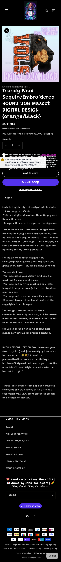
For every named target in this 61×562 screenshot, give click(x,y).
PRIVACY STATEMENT (16, 461)
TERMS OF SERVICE (15, 468)
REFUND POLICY (13, 448)
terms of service (48, 155)
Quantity (7, 139)
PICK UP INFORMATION (17, 434)
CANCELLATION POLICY (17, 441)
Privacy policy (50, 548)
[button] (6, 10)
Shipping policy (41, 553)
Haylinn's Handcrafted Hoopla (27, 545)
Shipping (6, 128)
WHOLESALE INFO (14, 455)
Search (10, 427)
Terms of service (23, 553)
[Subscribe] (51, 495)
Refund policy (35, 548)
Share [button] (8, 198)
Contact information (32, 558)
